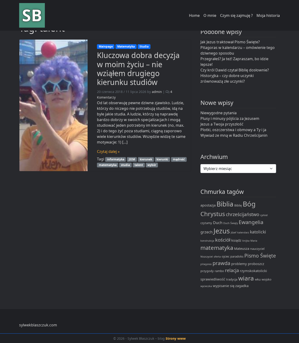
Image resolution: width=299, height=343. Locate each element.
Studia (144, 46)
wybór (151, 165)
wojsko (266, 279)
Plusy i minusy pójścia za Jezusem (229, 118)
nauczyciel (257, 249)
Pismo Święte (260, 255)
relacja (232, 270)
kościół (222, 239)
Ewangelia (251, 221)
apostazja (208, 205)
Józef (233, 232)
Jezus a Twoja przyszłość (221, 124)
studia (125, 165)
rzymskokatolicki (253, 270)
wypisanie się (223, 285)
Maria (253, 240)
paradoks (236, 256)
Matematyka (126, 46)
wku (258, 279)
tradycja (231, 279)
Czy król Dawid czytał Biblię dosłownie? (234, 70)
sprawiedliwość (212, 279)
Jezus (222, 231)
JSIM (132, 159)
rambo (219, 271)
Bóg (249, 204)
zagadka (242, 285)
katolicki (258, 232)
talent (139, 165)
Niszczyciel (206, 256)
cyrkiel (264, 215)
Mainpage (106, 46)
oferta (217, 256)
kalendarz (243, 232)
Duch (217, 222)
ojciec (225, 256)
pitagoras (206, 264)
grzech (206, 232)
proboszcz (256, 263)
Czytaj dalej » (108, 151)
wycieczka (206, 286)
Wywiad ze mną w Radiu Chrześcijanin (233, 135)
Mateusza (241, 248)
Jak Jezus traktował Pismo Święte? (230, 41)
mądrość (179, 159)
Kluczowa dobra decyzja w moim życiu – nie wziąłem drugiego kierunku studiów (138, 68)
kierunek (146, 159)
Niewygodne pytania (218, 112)
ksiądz (236, 240)
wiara (246, 278)
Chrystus (212, 214)
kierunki (162, 159)
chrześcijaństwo (242, 214)
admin (157, 91)
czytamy (206, 223)
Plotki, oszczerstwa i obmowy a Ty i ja (233, 129)
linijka (245, 240)
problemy (239, 263)
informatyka (115, 159)
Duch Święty (230, 223)
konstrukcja (207, 240)
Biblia (225, 203)
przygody (207, 271)
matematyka (108, 165)
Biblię (238, 205)
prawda (221, 263)
